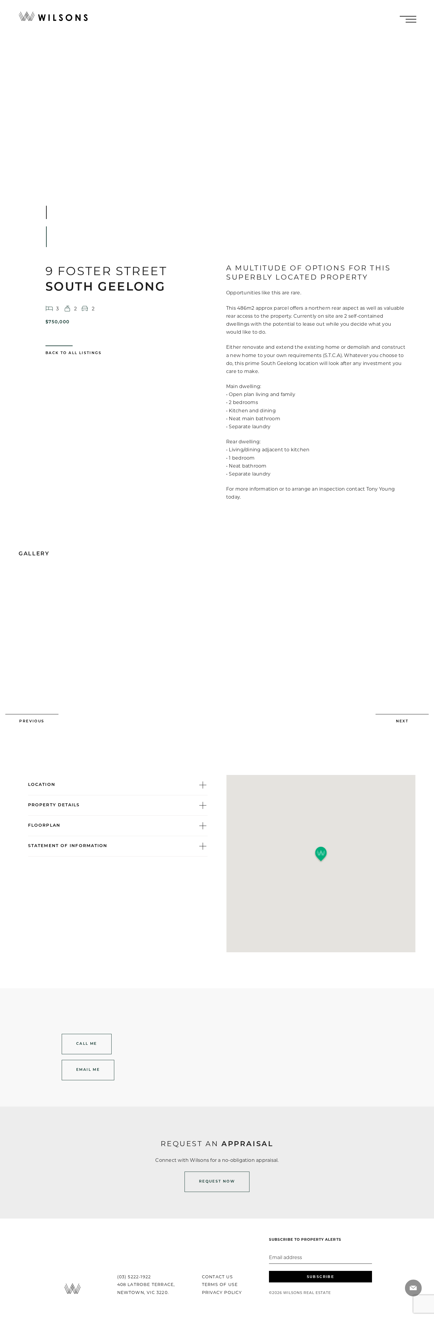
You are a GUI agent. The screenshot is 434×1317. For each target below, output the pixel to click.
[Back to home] (53, 16)
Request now (217, 1181)
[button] (321, 854)
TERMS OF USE (220, 1284)
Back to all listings (73, 353)
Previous (31, 721)
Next (402, 721)
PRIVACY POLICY (222, 1292)
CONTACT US (217, 1276)
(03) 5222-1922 (134, 1276)
